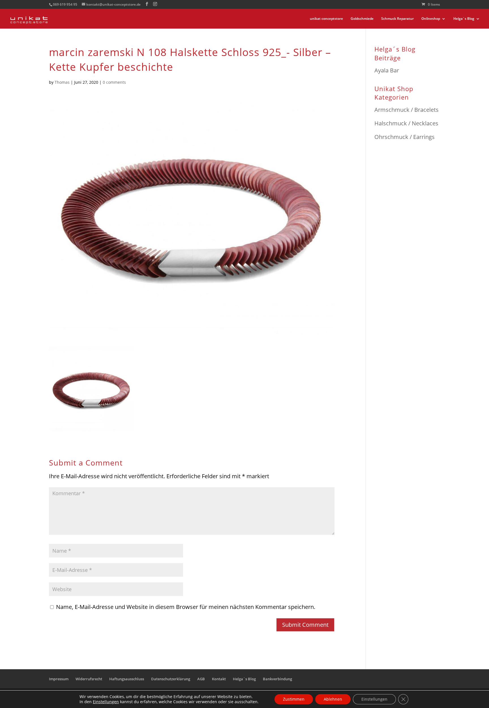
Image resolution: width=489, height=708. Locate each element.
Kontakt (219, 678)
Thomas (62, 82)
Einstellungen (106, 701)
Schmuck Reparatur (397, 19)
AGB (201, 678)
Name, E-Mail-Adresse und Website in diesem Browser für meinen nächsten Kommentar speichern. (185, 607)
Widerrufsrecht (89, 678)
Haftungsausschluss (126, 678)
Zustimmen (293, 699)
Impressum (58, 678)
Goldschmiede (362, 19)
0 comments (114, 82)
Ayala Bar (386, 70)
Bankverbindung (277, 678)
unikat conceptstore (326, 19)
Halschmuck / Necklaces (406, 123)
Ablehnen (333, 699)
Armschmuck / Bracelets (406, 109)
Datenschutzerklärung (170, 678)
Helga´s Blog (463, 19)
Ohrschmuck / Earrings (404, 137)
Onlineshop (430, 19)
